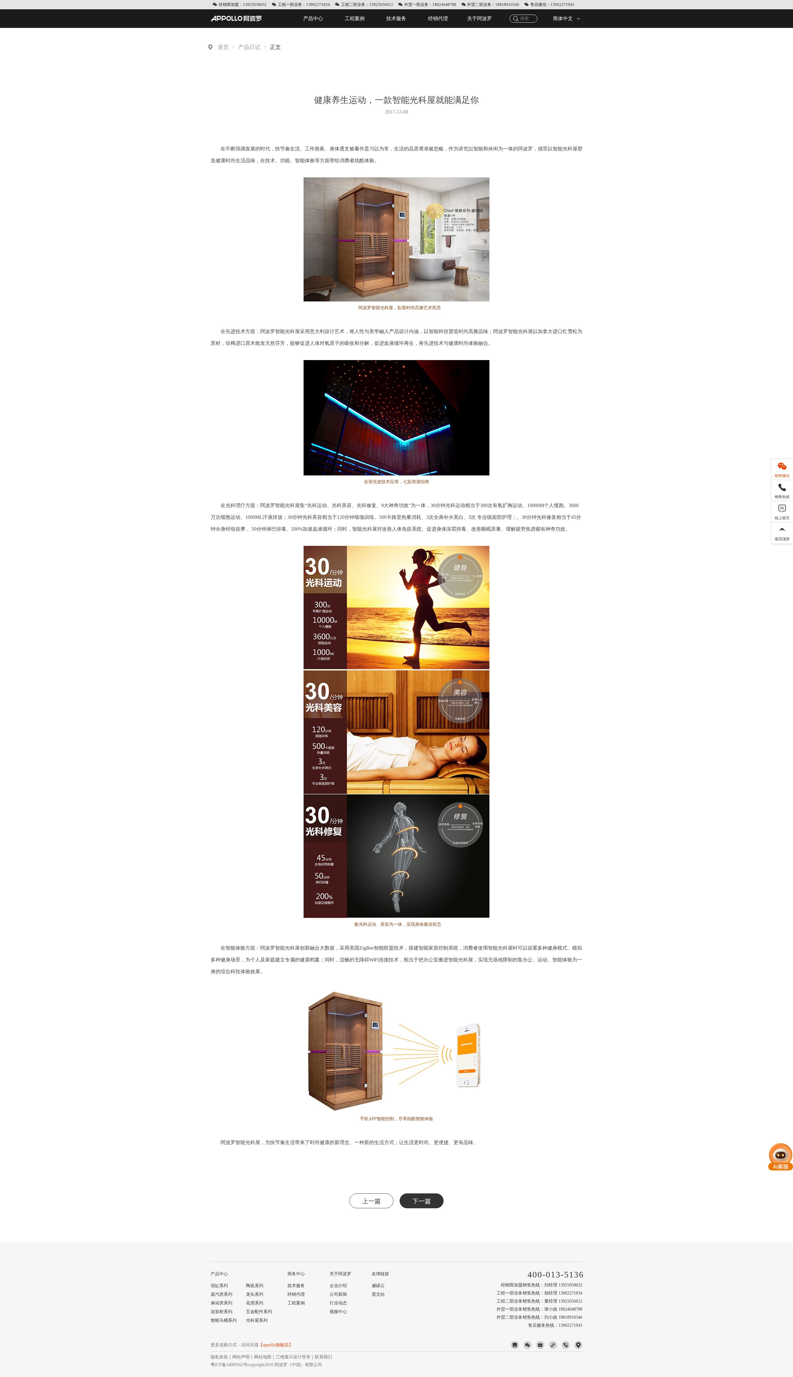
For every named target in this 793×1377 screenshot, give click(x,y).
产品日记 (249, 47)
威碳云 (378, 1285)
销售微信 (782, 476)
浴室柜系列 (221, 1311)
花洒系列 (254, 1303)
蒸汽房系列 (221, 1294)
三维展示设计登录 (293, 1357)
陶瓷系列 (254, 1285)
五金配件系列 (259, 1311)
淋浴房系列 (221, 1303)
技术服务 (396, 18)
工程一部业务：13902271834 (304, 4)
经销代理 (438, 18)
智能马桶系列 (224, 1320)
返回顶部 (782, 539)
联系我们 (323, 1357)
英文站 (378, 1294)
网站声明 (241, 1357)
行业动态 (338, 1303)
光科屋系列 (257, 1320)
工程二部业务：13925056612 (367, 4)
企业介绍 (338, 1285)
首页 (223, 47)
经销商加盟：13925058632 (243, 4)
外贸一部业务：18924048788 (430, 4)
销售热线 (782, 497)
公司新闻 (338, 1294)
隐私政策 (219, 1357)
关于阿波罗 (479, 18)
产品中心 (313, 18)
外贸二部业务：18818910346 (493, 4)
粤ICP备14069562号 (229, 1364)
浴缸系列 (219, 1285)
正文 (275, 47)
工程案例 (355, 18)
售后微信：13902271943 (552, 4)
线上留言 (782, 518)
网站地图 (262, 1357)
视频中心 (338, 1311)
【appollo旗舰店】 (275, 1345)
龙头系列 (254, 1294)
